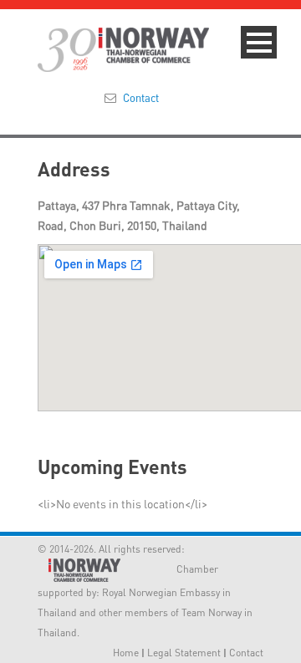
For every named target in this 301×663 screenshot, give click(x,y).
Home (126, 652)
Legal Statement (184, 652)
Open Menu (259, 42)
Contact (141, 97)
